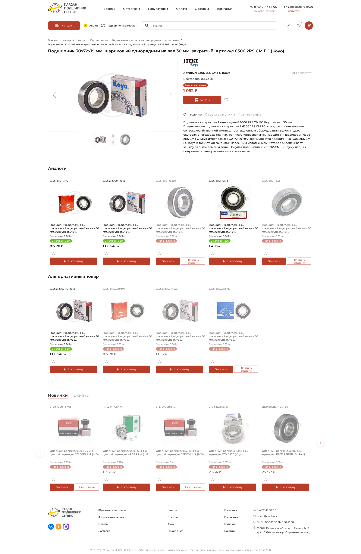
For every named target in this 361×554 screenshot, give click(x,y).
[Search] (147, 26)
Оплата (181, 9)
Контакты (230, 523)
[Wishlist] (226, 100)
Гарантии (230, 530)
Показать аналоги (193, 261)
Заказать (168, 261)
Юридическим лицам (112, 510)
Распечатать (304, 73)
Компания (224, 9)
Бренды (109, 9)
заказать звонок (264, 10)
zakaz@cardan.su (300, 8)
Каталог (173, 510)
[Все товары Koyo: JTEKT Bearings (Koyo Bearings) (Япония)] (190, 63)
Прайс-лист (175, 530)
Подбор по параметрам (122, 25)
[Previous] (40, 453)
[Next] (320, 443)
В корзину (75, 261)
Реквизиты (231, 516)
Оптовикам (131, 9)
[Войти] (288, 25)
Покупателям (158, 9)
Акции (93, 25)
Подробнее (87, 487)
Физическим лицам (111, 516)
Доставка (202, 9)
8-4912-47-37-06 (265, 6)
